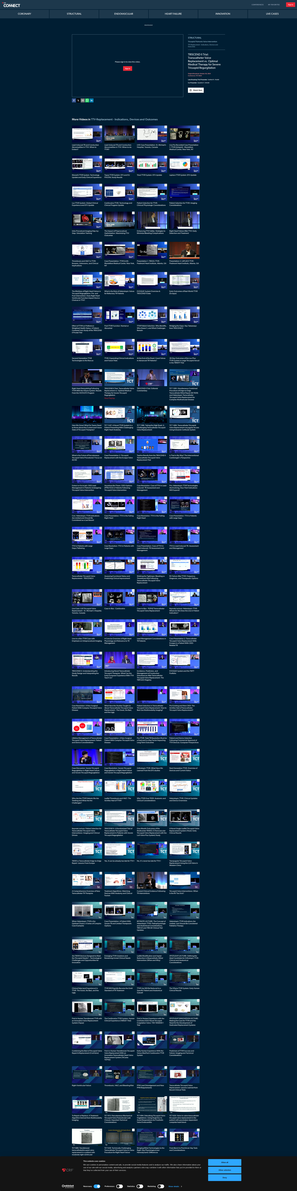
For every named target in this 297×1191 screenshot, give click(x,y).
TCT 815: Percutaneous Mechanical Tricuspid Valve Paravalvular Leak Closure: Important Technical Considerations (118, 1119)
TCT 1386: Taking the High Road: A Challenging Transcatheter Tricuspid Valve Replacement (151, 428)
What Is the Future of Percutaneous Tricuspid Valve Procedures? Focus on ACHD (87, 458)
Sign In (290, 5)
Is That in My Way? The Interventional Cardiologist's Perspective (184, 457)
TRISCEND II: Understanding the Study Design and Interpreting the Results (85, 673)
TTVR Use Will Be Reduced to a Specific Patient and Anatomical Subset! (149, 990)
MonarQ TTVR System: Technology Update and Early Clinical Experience (86, 176)
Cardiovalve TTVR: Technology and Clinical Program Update (118, 204)
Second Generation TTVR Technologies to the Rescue (82, 359)
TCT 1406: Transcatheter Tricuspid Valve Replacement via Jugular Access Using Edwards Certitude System (184, 428)
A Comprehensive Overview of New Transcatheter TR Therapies (86, 892)
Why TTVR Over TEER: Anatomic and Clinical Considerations (151, 800)
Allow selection (225, 1170)
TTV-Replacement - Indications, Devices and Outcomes (203, 46)
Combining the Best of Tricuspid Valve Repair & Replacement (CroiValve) (87, 1052)
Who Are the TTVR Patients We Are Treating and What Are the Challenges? (85, 801)
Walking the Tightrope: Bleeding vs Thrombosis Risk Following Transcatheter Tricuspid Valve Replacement (151, 579)
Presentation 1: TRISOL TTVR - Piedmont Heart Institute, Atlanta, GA (151, 262)
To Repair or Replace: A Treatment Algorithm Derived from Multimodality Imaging (87, 1118)
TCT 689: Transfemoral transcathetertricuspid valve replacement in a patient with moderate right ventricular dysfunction (83, 1152)
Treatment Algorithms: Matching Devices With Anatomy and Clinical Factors (118, 893)
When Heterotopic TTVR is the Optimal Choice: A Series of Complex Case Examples (86, 924)
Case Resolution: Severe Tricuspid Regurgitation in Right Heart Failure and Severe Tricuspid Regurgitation (118, 770)
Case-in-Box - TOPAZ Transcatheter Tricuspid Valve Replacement (150, 610)
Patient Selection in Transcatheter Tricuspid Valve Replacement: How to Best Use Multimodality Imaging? (151, 708)
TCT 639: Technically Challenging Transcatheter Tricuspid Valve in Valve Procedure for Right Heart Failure (119, 1150)
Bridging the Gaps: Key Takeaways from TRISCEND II (183, 327)
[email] (83, 100)
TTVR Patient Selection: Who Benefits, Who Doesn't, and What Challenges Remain (152, 328)
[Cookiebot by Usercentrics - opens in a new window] (68, 1186)
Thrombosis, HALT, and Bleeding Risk (119, 1086)
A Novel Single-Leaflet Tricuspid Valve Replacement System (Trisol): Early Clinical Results (184, 831)
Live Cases (272, 14)
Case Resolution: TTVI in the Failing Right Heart (151, 517)
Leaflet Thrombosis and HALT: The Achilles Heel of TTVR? (117, 800)
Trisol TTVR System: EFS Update (149, 175)
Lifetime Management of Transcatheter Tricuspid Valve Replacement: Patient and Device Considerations (87, 740)
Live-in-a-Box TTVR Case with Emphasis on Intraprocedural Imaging (87, 640)
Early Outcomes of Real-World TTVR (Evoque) (183, 292)
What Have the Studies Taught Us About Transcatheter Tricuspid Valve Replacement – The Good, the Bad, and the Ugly (118, 709)
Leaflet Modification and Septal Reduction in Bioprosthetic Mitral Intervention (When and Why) (150, 958)
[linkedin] (92, 100)
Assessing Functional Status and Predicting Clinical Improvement (117, 577)
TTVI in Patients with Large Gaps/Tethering (82, 547)
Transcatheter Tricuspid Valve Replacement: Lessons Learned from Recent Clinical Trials (183, 1088)
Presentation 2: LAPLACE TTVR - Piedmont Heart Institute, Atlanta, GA (184, 262)
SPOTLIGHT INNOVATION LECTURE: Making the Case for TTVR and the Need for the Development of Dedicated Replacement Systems (184, 1022)
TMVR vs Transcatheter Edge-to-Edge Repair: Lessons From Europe (86, 862)
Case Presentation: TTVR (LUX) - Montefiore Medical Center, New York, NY (119, 263)
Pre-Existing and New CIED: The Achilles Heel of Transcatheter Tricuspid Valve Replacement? (182, 708)
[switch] (119, 1186)
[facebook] (74, 100)
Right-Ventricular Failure (81, 1086)
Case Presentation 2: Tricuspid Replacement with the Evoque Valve (118, 457)
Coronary (24, 14)
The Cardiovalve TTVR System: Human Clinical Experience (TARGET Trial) (119, 1020)
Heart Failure (173, 14)
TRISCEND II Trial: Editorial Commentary (147, 390)
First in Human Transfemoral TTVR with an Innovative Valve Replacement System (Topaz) (87, 1021)
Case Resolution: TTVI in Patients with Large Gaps (119, 547)
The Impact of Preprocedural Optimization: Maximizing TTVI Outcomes (116, 233)
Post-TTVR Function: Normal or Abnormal (116, 327)
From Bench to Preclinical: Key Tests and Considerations (183, 1149)
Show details (173, 1186)
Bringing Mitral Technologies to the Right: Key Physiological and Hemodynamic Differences (150, 1150)
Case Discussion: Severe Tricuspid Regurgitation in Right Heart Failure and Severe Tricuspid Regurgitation (86, 770)
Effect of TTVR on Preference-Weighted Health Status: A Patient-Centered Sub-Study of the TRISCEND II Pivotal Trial (87, 329)
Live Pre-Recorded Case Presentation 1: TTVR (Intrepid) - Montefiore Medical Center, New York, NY (183, 147)
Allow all (224, 1162)
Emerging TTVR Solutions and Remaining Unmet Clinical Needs (117, 957)
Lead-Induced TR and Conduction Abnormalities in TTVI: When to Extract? (85, 147)
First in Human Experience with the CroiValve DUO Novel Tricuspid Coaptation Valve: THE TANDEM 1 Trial (150, 1022)
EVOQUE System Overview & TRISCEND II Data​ (148, 292)
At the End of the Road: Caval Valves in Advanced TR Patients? (151, 359)
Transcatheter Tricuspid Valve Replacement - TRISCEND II (83, 577)
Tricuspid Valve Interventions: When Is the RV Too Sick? (183, 892)
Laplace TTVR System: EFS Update (182, 175)
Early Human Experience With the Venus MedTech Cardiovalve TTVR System (150, 1053)
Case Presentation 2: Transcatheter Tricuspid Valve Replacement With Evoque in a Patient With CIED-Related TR (183, 642)
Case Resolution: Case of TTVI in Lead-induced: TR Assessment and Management (152, 488)
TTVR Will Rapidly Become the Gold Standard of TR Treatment (118, 989)
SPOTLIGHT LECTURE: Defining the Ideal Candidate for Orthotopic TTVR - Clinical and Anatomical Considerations (184, 959)
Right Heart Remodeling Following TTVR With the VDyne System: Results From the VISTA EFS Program (87, 391)
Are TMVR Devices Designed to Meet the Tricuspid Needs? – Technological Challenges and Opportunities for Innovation (86, 959)
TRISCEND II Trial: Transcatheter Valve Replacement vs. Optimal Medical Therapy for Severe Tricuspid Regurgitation (119, 392)
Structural (74, 14)
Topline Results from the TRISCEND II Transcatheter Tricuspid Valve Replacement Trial (151, 458)
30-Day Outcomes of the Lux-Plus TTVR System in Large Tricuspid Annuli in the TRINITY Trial (184, 360)
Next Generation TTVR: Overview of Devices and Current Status (183, 769)
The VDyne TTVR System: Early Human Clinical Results (184, 989)
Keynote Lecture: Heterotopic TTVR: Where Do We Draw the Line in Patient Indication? (184, 611)
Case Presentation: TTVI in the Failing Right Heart (119, 517)
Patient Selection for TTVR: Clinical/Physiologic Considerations (151, 204)
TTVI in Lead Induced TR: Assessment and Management (184, 547)
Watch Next (197, 90)
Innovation (223, 14)
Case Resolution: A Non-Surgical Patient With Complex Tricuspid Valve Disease (87, 708)
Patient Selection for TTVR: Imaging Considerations (183, 204)
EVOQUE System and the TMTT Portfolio (181, 672)
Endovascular (123, 14)
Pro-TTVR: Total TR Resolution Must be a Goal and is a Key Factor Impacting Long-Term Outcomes (152, 740)
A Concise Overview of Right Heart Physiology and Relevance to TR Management (117, 641)
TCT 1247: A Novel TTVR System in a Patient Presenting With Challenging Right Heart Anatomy (118, 428)
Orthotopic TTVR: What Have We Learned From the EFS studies (150, 769)
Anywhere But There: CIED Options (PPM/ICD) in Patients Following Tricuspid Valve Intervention (118, 488)
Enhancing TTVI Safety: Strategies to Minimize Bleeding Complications (151, 232)
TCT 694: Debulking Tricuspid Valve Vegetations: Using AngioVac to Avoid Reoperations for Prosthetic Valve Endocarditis (151, 1119)
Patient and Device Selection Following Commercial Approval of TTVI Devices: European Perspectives (184, 740)
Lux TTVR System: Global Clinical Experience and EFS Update (85, 204)
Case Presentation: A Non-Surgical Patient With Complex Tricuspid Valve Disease (119, 740)
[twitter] (78, 100)
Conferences (258, 5)
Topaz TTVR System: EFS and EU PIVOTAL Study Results (117, 176)
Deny (225, 1178)
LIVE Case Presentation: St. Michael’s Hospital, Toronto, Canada (151, 146)
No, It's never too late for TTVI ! (149, 861)
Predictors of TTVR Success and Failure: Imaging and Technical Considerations (181, 1053)
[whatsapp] (87, 100)
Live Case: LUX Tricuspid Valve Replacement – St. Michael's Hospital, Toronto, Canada (87, 611)
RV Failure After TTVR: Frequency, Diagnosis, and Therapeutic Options (183, 577)
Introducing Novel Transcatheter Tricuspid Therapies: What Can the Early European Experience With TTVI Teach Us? (119, 674)
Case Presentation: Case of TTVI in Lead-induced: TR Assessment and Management (150, 548)
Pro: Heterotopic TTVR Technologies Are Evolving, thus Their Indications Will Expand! (183, 488)
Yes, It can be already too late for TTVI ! (119, 861)
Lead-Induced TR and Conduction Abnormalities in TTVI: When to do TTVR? (117, 147)
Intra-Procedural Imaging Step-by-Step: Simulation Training (85, 232)
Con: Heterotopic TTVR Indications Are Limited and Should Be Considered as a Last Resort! (85, 518)
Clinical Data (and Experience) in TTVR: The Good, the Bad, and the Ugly (85, 990)
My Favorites (274, 5)
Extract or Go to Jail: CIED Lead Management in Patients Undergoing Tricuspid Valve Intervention (86, 488)
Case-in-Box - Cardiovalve (114, 609)
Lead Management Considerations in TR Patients (151, 640)
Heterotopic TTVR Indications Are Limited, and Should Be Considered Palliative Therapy (183, 924)
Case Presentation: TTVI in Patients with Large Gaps (183, 517)
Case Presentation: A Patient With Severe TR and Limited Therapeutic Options (118, 924)
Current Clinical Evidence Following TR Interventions (151, 892)
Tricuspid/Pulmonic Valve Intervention (202, 41)
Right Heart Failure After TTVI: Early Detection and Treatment (183, 232)
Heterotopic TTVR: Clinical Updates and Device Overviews (183, 800)
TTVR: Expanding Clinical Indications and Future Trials (119, 359)
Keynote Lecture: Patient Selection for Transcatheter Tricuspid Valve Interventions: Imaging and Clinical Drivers (86, 832)
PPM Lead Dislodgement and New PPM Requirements (150, 1087)
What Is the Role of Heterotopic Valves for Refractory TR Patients (119, 292)
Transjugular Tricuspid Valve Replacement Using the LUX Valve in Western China (183, 863)
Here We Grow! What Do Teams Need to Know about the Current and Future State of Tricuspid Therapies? (87, 428)
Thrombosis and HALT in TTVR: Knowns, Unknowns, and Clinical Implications (85, 263)
